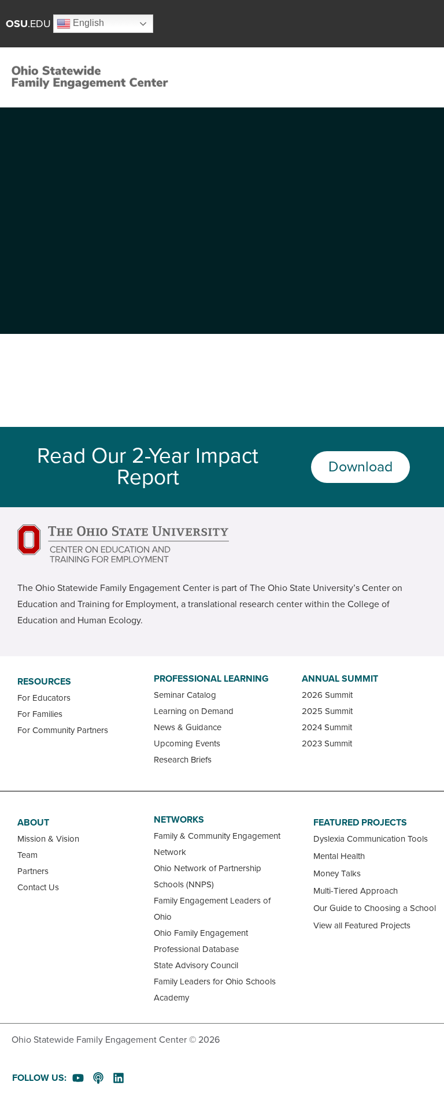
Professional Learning (211, 679)
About (33, 822)
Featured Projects (360, 822)
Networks (179, 820)
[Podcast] (98, 1078)
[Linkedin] (118, 1078)
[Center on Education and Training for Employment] (123, 544)
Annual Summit (340, 679)
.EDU (28, 23)
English (87, 23)
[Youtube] (78, 1078)
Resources (44, 681)
